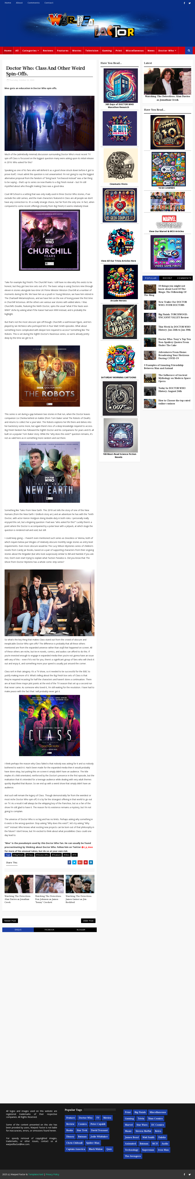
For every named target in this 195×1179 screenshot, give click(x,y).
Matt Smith (148, 1137)
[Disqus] (49, 973)
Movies (77, 50)
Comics (82, 1124)
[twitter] (189, 3)
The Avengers (133, 1156)
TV (97, 1117)
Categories (29, 50)
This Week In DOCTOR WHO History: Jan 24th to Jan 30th (174, 328)
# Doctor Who (42, 854)
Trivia (141, 1118)
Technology (131, 1149)
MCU (155, 1143)
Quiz (109, 1149)
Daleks (162, 1137)
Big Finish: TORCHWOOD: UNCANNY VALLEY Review (173, 316)
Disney (70, 1136)
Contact (48, 2)
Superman (148, 1149)
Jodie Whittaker (99, 1136)
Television (91, 50)
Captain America (75, 1149)
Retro (158, 1131)
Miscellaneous (135, 50)
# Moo (66, 854)
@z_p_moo (87, 847)
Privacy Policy (52, 1174)
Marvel (129, 1124)
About (19, 2)
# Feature (56, 854)
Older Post (88, 920)
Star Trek (82, 1130)
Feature (70, 1117)
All (17, 50)
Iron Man (163, 1149)
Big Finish (140, 1112)
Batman (82, 1136)
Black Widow (96, 1149)
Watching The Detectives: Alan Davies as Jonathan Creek (18, 899)
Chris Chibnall (74, 1142)
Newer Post (10, 920)
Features (63, 50)
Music (128, 1131)
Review (70, 1124)
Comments (34, 2)
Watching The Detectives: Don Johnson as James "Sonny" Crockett (48, 899)
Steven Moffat (143, 1131)
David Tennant (99, 1130)
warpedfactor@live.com (17, 1144)
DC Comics (157, 1124)
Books (69, 1130)
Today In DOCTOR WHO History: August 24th (172, 390)
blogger (81, 929)
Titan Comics (155, 1118)
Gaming (107, 50)
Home (8, 2)
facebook (49, 929)
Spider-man (92, 1142)
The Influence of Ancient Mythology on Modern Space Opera (174, 378)
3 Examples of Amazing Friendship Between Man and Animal (163, 367)
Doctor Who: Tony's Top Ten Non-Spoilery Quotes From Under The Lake (174, 342)
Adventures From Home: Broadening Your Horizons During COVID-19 (173, 355)
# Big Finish (18, 854)
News (151, 50)
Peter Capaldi (97, 1124)
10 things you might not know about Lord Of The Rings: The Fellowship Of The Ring (165, 290)
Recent (167, 278)
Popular (151, 278)
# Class (30, 854)
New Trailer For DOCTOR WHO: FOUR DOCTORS (172, 303)
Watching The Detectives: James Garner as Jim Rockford (79, 899)
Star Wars (141, 1124)
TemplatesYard (35, 1174)
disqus (18, 929)
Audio (165, 1143)
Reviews (48, 50)
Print (119, 50)
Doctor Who (166, 50)
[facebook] (184, 3)
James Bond (132, 1137)
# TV (74, 854)
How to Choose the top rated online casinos (174, 402)
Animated (130, 1143)
